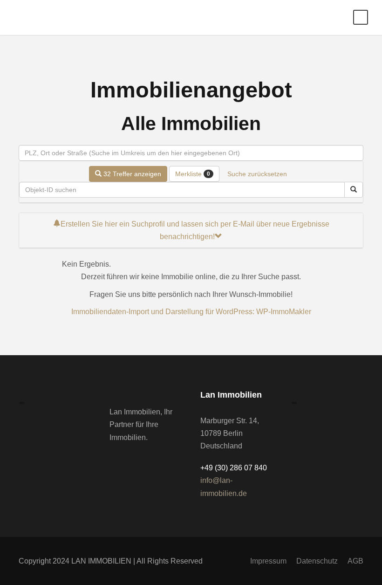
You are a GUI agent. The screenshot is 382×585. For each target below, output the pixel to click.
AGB (355, 561)
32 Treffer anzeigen (131, 174)
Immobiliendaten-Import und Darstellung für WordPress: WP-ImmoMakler (191, 312)
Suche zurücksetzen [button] (257, 174)
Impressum (268, 561)
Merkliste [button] (192, 174)
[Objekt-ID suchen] (353, 190)
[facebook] (112, 459)
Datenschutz (317, 561)
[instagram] (127, 459)
